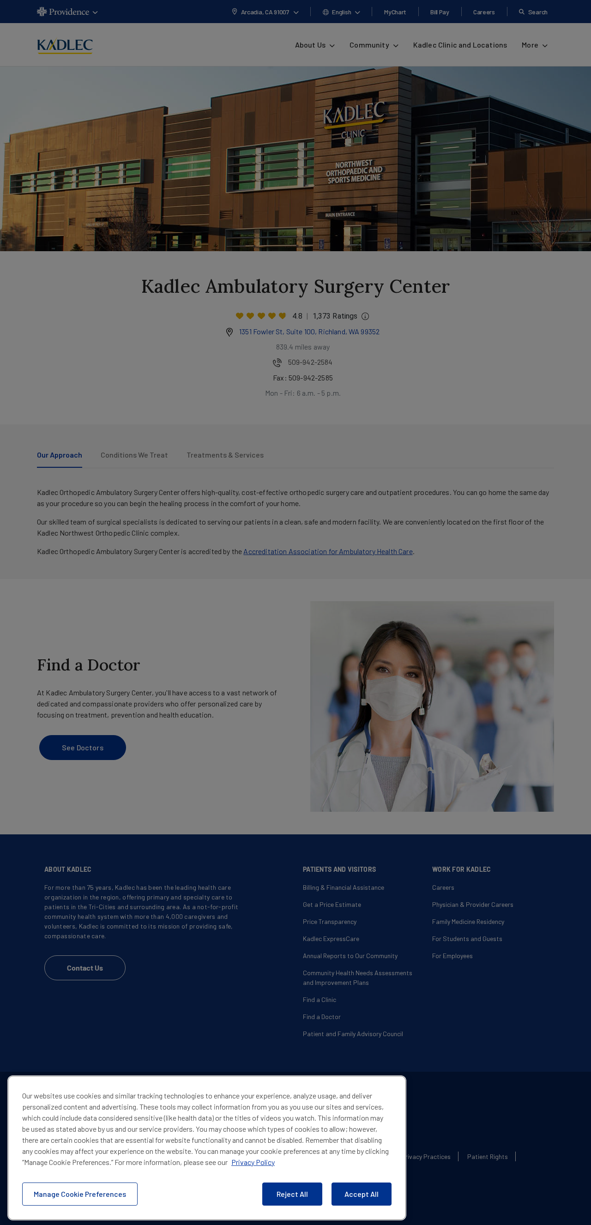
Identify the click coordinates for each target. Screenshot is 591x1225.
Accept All (361, 1193)
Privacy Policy (253, 1162)
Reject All (292, 1193)
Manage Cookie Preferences (80, 1193)
